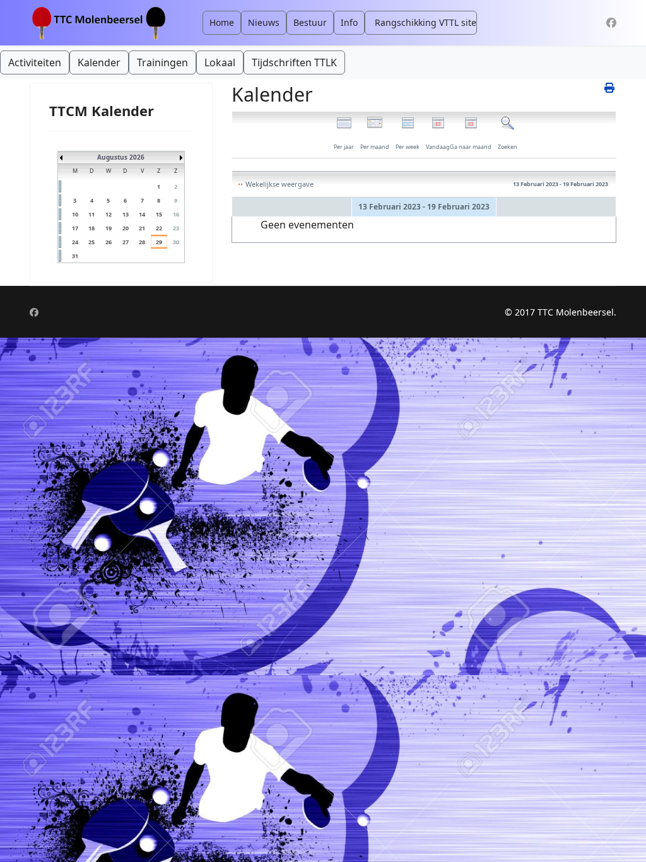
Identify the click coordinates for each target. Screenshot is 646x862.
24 (75, 242)
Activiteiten (34, 62)
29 (159, 242)
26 (108, 242)
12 (108, 214)
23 (176, 228)
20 (125, 228)
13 (125, 214)
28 (142, 242)
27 (125, 242)
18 (91, 228)
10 (75, 214)
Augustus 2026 (120, 157)
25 (91, 242)
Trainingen (162, 62)
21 (142, 228)
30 (176, 242)
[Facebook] (611, 23)
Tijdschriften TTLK (294, 62)
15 (159, 214)
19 (108, 228)
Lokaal (219, 62)
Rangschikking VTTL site (425, 22)
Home (221, 22)
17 (75, 228)
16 (176, 214)
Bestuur (310, 22)
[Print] (610, 88)
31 (75, 256)
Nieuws (263, 22)
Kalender (99, 62)
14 (142, 214)
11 (91, 214)
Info (349, 22)
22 (159, 228)
